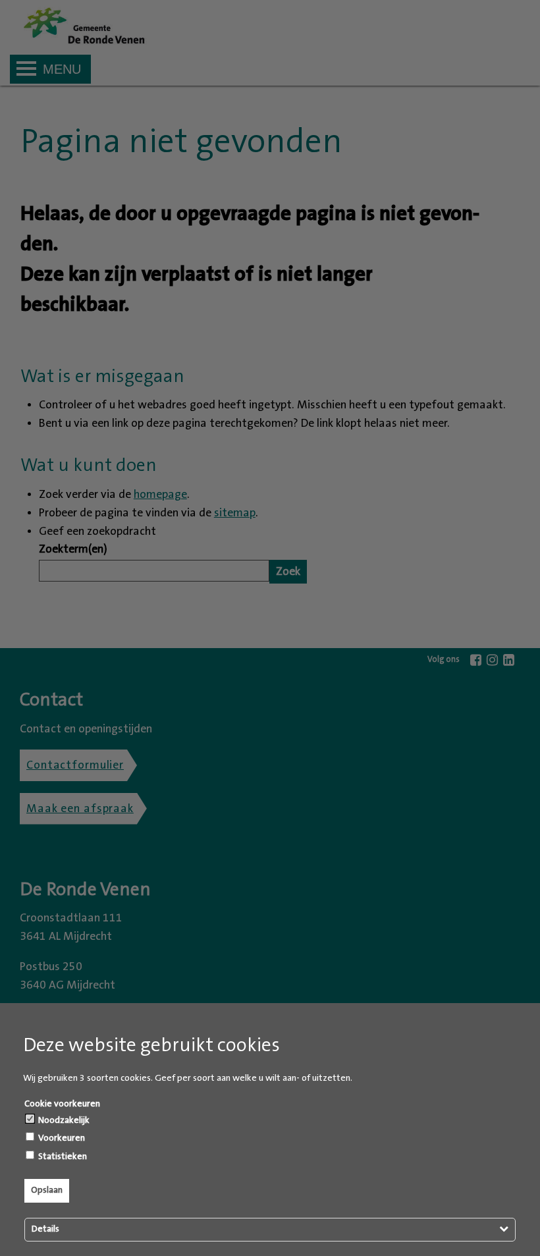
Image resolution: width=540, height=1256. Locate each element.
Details (45, 1229)
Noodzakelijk (63, 1120)
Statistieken (61, 1156)
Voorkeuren (60, 1138)
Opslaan (47, 1190)
